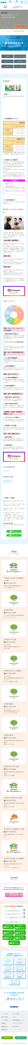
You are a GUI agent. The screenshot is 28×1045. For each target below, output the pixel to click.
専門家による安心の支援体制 (20, 56)
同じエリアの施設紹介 (20, 66)
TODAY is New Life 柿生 (13, 798)
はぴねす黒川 (8, 610)
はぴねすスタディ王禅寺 (12, 671)
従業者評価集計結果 (7, 480)
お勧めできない (15, 535)
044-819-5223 (9, 527)
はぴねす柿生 (8, 735)
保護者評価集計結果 (7, 482)
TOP (3, 31)
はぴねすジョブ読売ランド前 (14, 829)
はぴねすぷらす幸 (10, 639)
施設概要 (7, 56)
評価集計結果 (7, 66)
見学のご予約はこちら (20, 26)
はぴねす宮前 (8, 704)
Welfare (9, 31)
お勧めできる (15, 531)
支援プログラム (7, 61)
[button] (1, 7)
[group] (5, 7)
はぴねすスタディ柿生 (11, 766)
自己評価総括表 (20, 61)
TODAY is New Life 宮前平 (14, 858)
